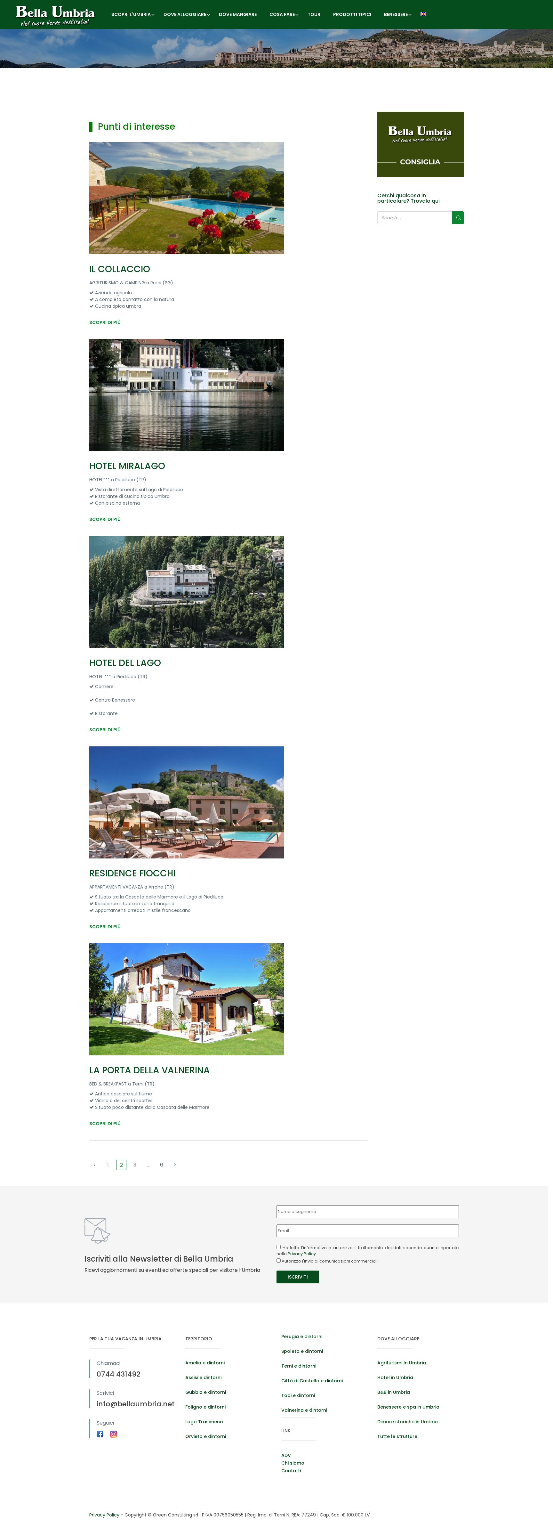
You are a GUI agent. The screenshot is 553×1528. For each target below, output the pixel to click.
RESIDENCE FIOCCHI (132, 873)
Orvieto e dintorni (205, 1436)
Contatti (291, 1470)
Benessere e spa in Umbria (408, 1407)
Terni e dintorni (298, 1366)
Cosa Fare (282, 14)
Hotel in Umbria (395, 1377)
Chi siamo (292, 1463)
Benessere (396, 14)
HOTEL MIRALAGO (127, 466)
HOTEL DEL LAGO (125, 663)
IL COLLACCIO (119, 269)
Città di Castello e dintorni (312, 1381)
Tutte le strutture (397, 1436)
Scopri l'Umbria (131, 14)
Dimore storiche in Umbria (407, 1421)
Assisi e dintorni (203, 1377)
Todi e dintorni (298, 1395)
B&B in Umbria (393, 1392)
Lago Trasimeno (204, 1421)
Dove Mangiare (238, 14)
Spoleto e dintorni (302, 1351)
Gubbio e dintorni (205, 1392)
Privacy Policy (302, 1254)
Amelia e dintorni (205, 1363)
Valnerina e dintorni (304, 1410)
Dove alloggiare (185, 14)
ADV (286, 1455)
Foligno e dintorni (205, 1407)
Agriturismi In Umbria (401, 1363)
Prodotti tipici (352, 14)
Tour (314, 14)
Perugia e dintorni (301, 1336)
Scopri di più (105, 322)
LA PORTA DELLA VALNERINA (149, 1070)
